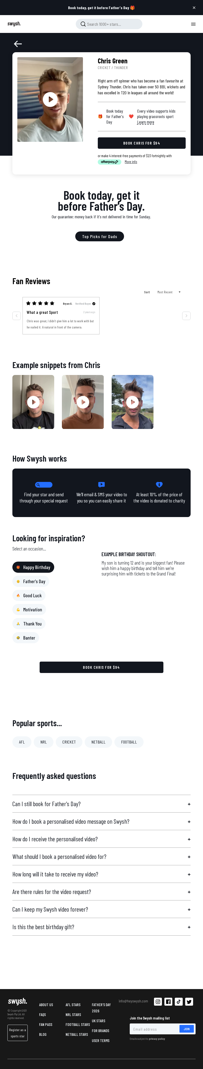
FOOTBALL (129, 742)
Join (187, 1029)
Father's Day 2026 (101, 1007)
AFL (22, 742)
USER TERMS (100, 1040)
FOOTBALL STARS (78, 1024)
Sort (147, 292)
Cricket (104, 67)
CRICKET (69, 742)
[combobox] (109, 24)
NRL (43, 742)
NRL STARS (73, 1014)
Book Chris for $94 (101, 667)
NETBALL (98, 742)
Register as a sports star (17, 1033)
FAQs (42, 1014)
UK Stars (98, 1020)
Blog (43, 1034)
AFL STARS (73, 1004)
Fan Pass (45, 1024)
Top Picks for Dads (99, 236)
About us (46, 1004)
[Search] (83, 24)
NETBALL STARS (77, 1034)
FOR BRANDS (100, 1030)
